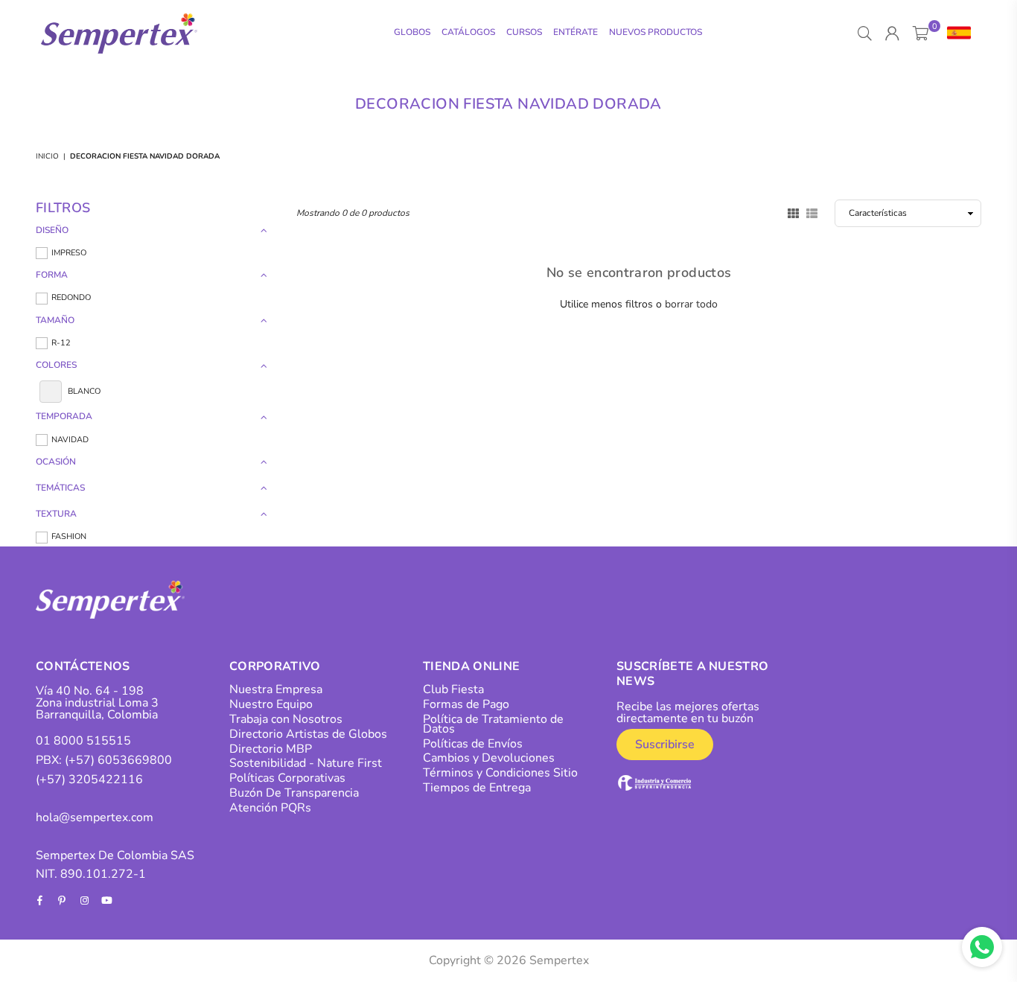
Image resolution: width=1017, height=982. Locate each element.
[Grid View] (793, 212)
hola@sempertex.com (94, 817)
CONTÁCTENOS (83, 666)
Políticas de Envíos (473, 744)
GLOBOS (412, 32)
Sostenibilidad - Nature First (305, 763)
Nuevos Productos (655, 32)
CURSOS (524, 32)
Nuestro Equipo (271, 704)
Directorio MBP (270, 749)
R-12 (61, 342)
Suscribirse (665, 744)
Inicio (47, 156)
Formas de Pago (466, 704)
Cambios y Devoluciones (489, 758)
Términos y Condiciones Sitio (500, 773)
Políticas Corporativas (287, 778)
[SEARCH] (865, 33)
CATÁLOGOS (468, 32)
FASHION (68, 536)
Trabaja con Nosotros (285, 719)
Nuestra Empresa (275, 689)
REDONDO (71, 297)
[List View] (812, 212)
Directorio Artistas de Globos (308, 734)
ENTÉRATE (575, 32)
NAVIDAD (70, 439)
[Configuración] (955, 33)
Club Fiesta (453, 689)
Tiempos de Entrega (477, 787)
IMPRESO (68, 252)
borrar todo (691, 304)
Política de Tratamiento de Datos (493, 724)
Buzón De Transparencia (294, 793)
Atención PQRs (270, 808)
